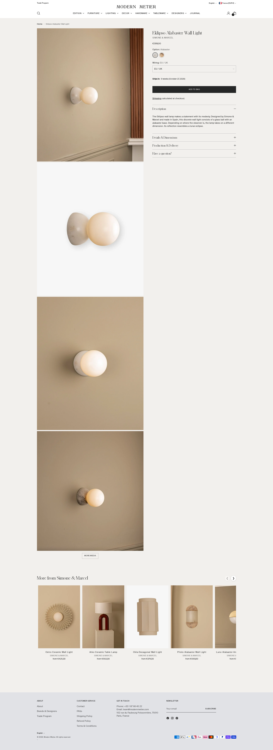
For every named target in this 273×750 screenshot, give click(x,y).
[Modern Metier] (136, 6)
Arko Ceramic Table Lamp (103, 652)
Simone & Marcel (162, 37)
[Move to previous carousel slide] (227, 682)
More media (90, 556)
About (40, 706)
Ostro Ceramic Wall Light (59, 652)
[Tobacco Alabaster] (161, 55)
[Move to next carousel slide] (233, 682)
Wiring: (160, 62)
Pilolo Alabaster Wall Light (191, 652)
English (212, 3)
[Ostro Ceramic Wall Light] (59, 616)
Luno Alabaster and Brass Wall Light (236, 652)
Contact (81, 706)
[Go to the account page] (228, 13)
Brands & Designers (47, 711)
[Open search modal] (38, 13)
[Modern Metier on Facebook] (168, 719)
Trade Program (44, 716)
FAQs (79, 711)
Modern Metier (49, 737)
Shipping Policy (84, 716)
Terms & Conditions (87, 726)
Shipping (156, 98)
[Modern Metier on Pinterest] (177, 719)
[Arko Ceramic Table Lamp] (103, 616)
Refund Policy (84, 721)
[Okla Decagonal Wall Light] (147, 616)
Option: (161, 49)
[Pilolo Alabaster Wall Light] (192, 616)
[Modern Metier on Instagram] (172, 719)
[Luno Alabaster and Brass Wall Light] (236, 616)
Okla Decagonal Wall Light (147, 652)
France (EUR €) (228, 3)
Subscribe (210, 709)
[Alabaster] (155, 55)
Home (39, 24)
